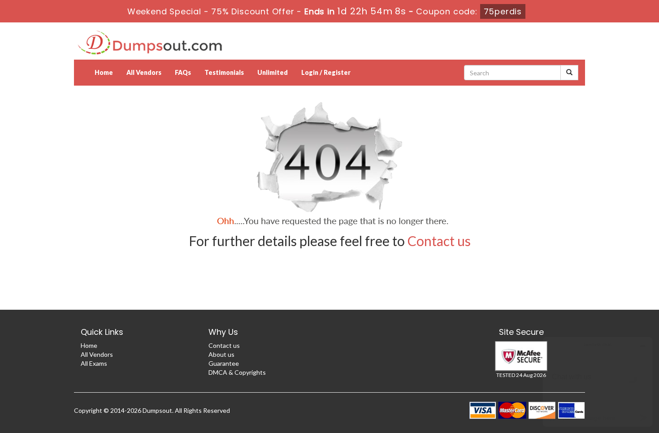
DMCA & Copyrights (237, 372)
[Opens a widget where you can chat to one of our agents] (597, 381)
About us (221, 354)
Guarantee (223, 363)
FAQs (183, 72)
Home (104, 72)
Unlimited (272, 72)
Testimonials (224, 72)
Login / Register (326, 72)
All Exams (94, 363)
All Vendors (143, 72)
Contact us (439, 241)
